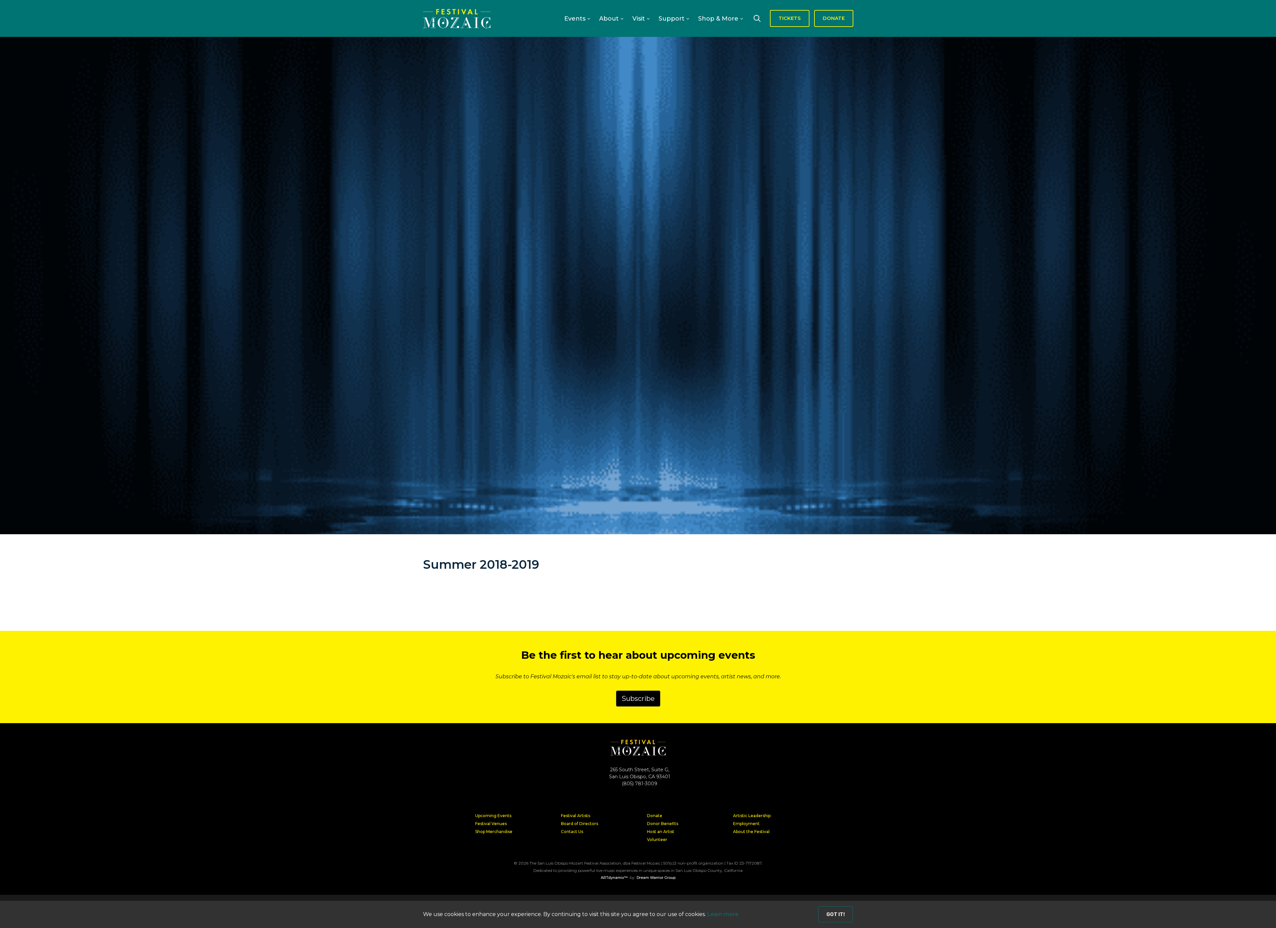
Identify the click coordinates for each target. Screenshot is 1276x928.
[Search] (757, 18)
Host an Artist (660, 831)
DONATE (834, 18)
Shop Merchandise (493, 831)
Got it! (835, 914)
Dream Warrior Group (656, 877)
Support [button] (672, 18)
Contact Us (572, 831)
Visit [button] (638, 18)
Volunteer (657, 839)
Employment (746, 823)
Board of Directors (579, 823)
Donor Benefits (662, 823)
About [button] (609, 18)
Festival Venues (491, 823)
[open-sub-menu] (588, 19)
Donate (654, 815)
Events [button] (574, 18)
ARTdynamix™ (614, 877)
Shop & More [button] (718, 18)
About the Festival (751, 831)
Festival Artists (575, 815)
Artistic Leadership (752, 815)
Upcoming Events (493, 815)
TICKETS (790, 18)
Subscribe (638, 699)
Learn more (722, 914)
